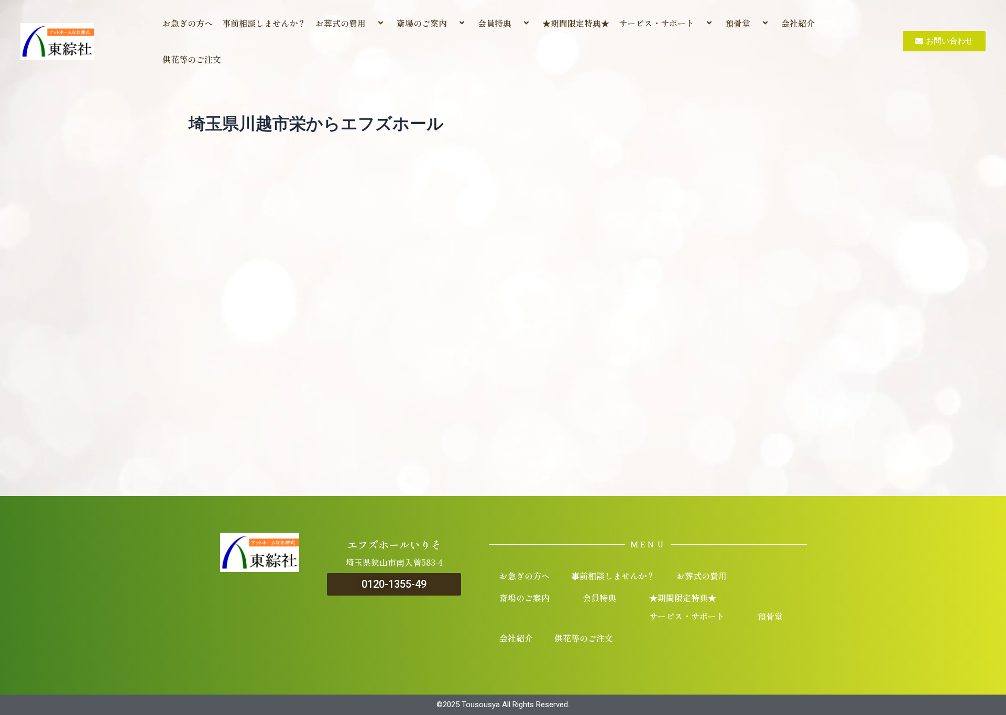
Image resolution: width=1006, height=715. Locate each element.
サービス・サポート (656, 23)
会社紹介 (798, 23)
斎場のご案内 (422, 23)
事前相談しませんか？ (264, 23)
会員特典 (494, 23)
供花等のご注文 (191, 59)
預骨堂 (737, 23)
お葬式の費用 (340, 23)
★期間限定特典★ (575, 23)
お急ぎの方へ (187, 23)
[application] (369, 23)
